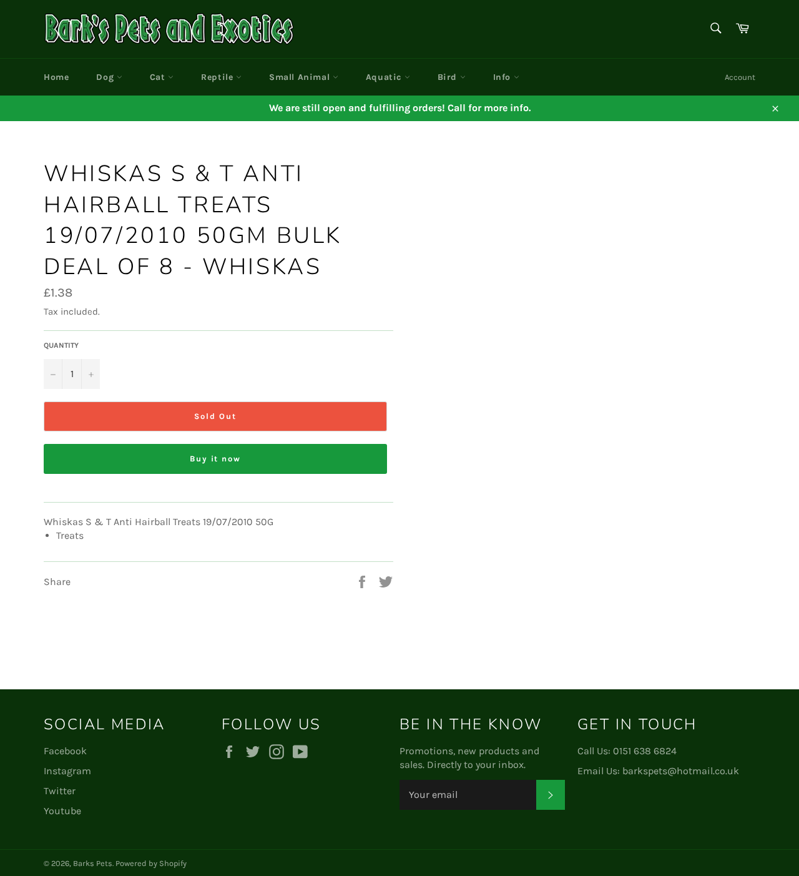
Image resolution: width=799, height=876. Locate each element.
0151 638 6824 (645, 751)
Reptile (218, 77)
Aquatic (385, 77)
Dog (106, 77)
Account (740, 77)
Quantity (61, 345)
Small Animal (301, 77)
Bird (449, 77)
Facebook (65, 751)
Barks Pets (92, 863)
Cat (159, 77)
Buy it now (216, 458)
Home (56, 77)
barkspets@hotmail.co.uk (680, 771)
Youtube (62, 811)
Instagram (67, 771)
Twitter (60, 791)
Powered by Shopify (151, 863)
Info (503, 77)
